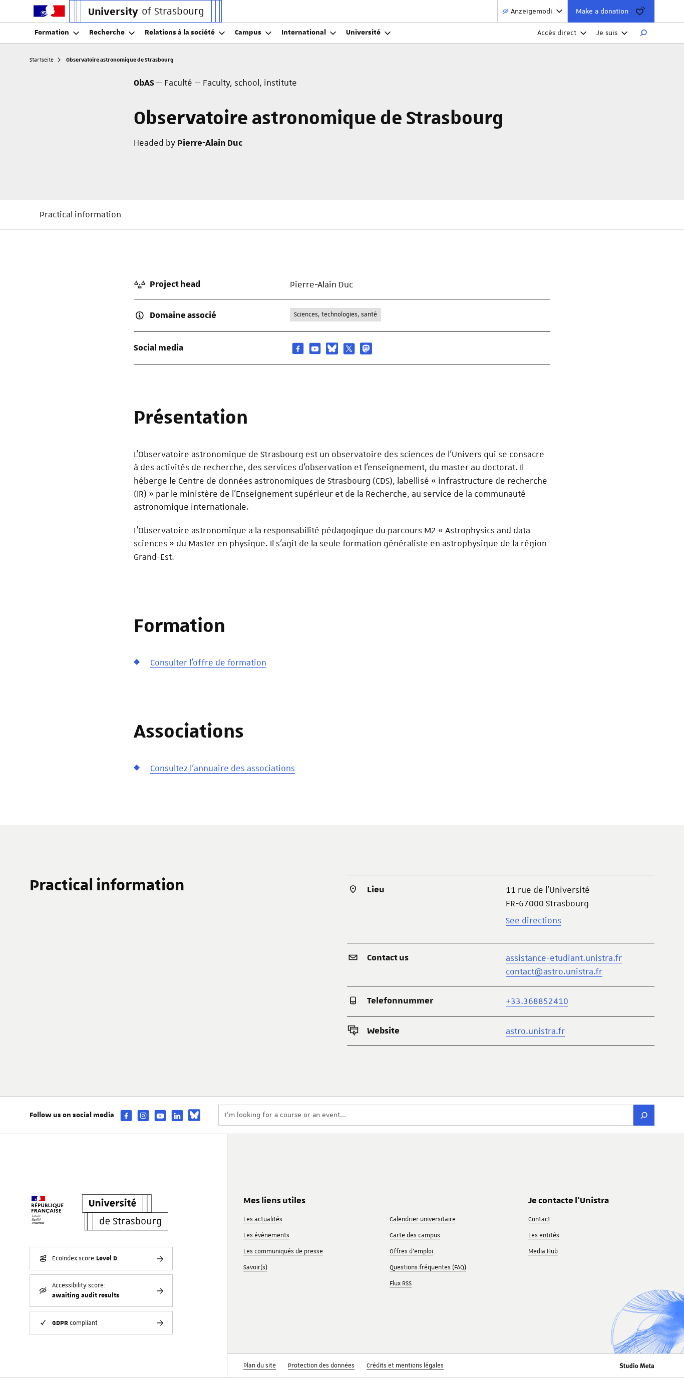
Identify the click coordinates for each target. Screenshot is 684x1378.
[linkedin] (177, 1115)
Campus (248, 32)
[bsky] (332, 348)
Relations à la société (180, 32)
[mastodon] (366, 348)
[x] (349, 348)
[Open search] (643, 33)
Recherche (107, 32)
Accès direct (556, 32)
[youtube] (315, 348)
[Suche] (643, 1115)
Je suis (606, 32)
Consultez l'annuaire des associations (222, 768)
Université (363, 32)
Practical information (80, 214)
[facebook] (298, 348)
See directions (533, 920)
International (303, 32)
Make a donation (602, 11)
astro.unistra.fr (535, 1031)
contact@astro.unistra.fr (554, 971)
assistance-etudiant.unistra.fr (564, 957)
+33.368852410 (537, 1000)
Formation (52, 32)
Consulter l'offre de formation (208, 662)
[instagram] (143, 1115)
